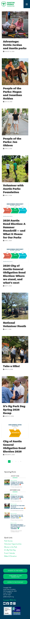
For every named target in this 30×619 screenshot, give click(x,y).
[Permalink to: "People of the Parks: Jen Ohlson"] (15, 121)
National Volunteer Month (14, 324)
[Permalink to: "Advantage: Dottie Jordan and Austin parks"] (15, 24)
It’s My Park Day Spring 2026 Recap (14, 409)
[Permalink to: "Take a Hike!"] (15, 349)
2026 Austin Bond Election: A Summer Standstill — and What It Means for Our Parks (14, 229)
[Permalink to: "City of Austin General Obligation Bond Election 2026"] (15, 430)
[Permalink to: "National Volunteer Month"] (15, 306)
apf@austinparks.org (8, 597)
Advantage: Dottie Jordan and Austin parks (14, 45)
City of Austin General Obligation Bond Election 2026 (14, 446)
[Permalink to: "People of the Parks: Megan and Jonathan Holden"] (15, 71)
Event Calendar (9, 553)
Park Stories (8, 541)
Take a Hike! (11, 366)
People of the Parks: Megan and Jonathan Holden (12, 93)
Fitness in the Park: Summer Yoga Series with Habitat (17, 483)
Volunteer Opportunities (12, 544)
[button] (26, 4)
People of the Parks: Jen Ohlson (12, 142)
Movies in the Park (10, 547)
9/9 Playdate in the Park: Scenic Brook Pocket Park (17, 516)
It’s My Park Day (10, 550)
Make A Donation (10, 556)
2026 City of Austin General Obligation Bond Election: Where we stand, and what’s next (14, 274)
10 (20, 461)
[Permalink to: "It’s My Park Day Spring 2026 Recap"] (15, 389)
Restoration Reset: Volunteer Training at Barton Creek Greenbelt (18, 526)
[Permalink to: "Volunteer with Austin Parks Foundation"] (15, 168)
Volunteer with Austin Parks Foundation (13, 188)
